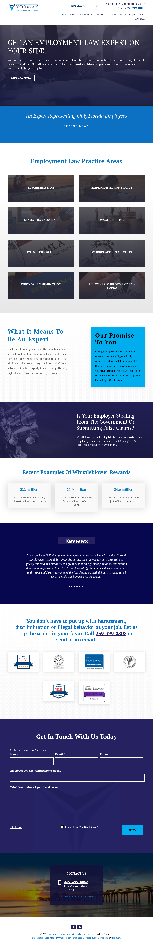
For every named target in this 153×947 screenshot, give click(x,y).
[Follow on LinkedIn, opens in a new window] (79, 927)
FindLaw (116, 937)
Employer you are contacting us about (35, 770)
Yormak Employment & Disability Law (69, 934)
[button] (150, 925)
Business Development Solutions (90, 937)
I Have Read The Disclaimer (81, 826)
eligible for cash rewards (118, 437)
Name (14, 754)
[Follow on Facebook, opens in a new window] (73, 927)
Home (62, 15)
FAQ (113, 15)
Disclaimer (16, 827)
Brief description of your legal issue (34, 787)
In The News (127, 15)
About (100, 15)
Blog (142, 15)
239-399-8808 (135, 8)
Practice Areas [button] (79, 15)
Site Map (50, 937)
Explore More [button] (21, 77)
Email (60, 754)
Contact (140, 19)
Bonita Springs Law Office (76, 896)
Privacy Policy (63, 937)
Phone (104, 754)
